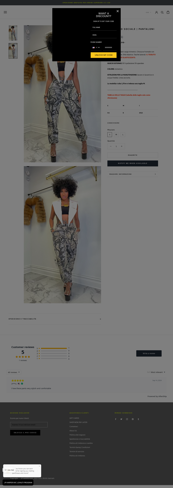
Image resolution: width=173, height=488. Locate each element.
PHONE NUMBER (96, 42)
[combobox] (96, 48)
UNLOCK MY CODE (104, 55)
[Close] (118, 11)
